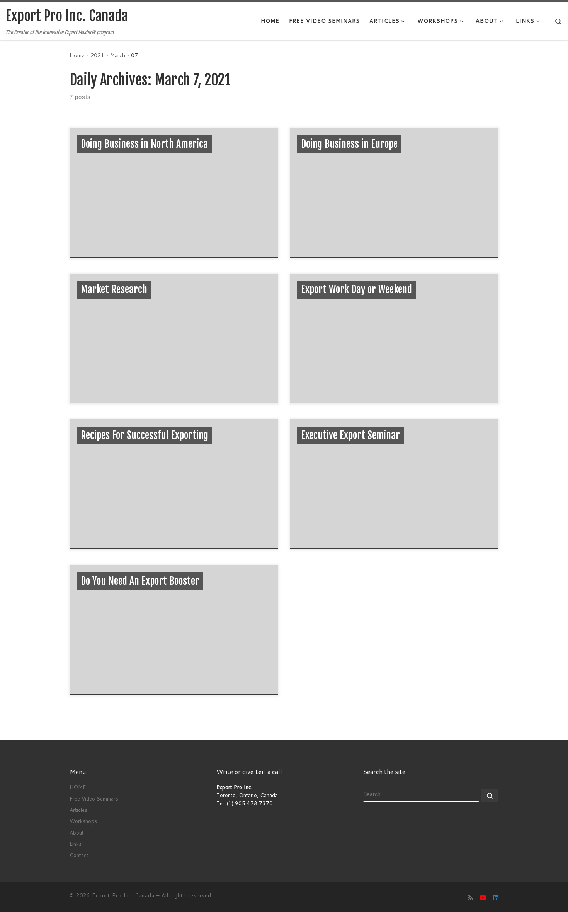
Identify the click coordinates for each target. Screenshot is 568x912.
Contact (79, 855)
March (117, 55)
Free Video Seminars (94, 798)
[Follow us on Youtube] (483, 897)
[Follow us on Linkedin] (495, 897)
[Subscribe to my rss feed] (470, 897)
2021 (97, 55)
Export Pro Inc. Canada (123, 895)
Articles (78, 809)
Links (76, 843)
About (77, 832)
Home (77, 55)
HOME (78, 787)
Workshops (83, 821)
